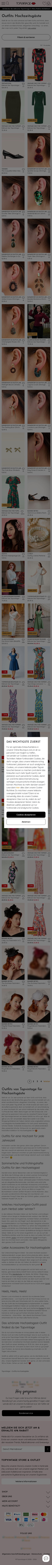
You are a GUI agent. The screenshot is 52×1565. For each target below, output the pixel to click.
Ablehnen (26, 822)
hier (18, 787)
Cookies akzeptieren (26, 814)
